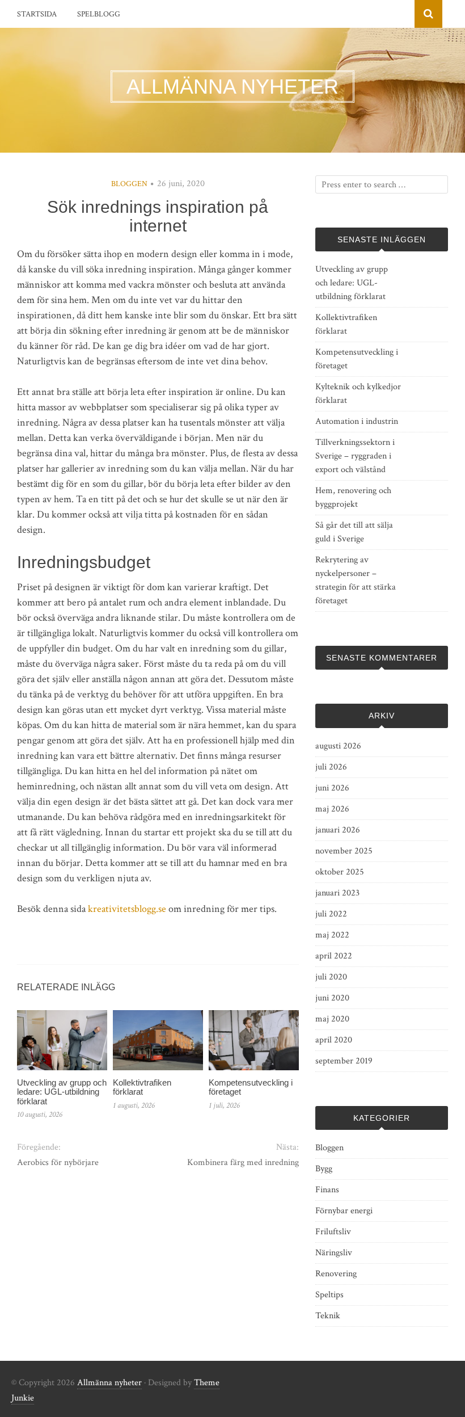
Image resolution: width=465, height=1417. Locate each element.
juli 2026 (331, 767)
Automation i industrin (356, 421)
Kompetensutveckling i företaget (251, 1087)
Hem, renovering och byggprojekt (353, 497)
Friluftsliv (333, 1232)
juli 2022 (331, 914)
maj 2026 (332, 809)
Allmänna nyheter (109, 1383)
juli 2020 (331, 977)
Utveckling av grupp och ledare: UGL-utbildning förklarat (62, 1092)
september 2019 (344, 1061)
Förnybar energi (344, 1211)
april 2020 (333, 1040)
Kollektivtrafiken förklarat (142, 1087)
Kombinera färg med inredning (243, 1162)
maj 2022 (332, 935)
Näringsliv (333, 1253)
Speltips (329, 1295)
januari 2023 (337, 893)
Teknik (327, 1316)
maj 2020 (332, 1019)
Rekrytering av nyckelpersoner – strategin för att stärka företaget (355, 580)
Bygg (323, 1169)
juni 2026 (332, 788)
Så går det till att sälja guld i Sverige (354, 532)
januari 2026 (337, 830)
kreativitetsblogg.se (127, 908)
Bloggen (129, 184)
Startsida (37, 14)
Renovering (336, 1274)
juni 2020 (332, 998)
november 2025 (344, 851)
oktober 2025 (339, 872)
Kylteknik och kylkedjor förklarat (358, 393)
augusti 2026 (338, 746)
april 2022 (333, 956)
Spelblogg (98, 14)
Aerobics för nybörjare (58, 1162)
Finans (327, 1190)
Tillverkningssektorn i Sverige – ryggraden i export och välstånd (355, 456)
